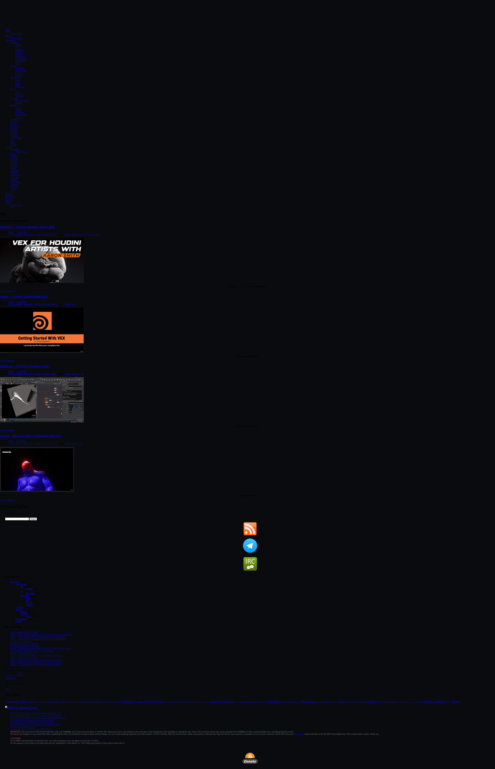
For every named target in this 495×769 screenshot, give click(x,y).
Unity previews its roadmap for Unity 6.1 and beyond (32, 720)
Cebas (17, 117)
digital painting (182, 702)
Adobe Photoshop (56, 701)
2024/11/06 (21, 302)
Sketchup (14, 129)
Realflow (19, 103)
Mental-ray (19, 112)
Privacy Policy (16, 205)
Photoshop (19, 68)
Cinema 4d (14, 119)
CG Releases (17, 234)
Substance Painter (352, 702)
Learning (38, 234)
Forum (8, 31)
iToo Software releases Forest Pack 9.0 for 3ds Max (31, 722)
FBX (208, 702)
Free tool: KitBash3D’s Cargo (22, 727)
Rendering (334, 702)
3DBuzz (13, 180)
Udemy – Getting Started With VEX (24, 296)
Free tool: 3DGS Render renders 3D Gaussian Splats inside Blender (37, 718)
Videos (53, 234)
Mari (17, 82)
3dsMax (18, 45)
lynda (269, 701)
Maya (17, 47)
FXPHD (13, 161)
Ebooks (24, 612)
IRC (12, 207)
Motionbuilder (21, 59)
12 (12, 678)
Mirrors (284, 702)
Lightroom (262, 702)
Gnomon (14, 163)
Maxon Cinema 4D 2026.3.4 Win (24, 658)
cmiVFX (14, 159)
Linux (28, 598)
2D (10, 234)
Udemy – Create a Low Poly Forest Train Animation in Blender (36, 660)
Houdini (13, 124)
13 (14, 678)
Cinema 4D (140, 701)
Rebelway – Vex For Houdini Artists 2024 (27, 226)
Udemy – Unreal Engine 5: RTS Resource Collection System (35, 665)
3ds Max (21, 701)
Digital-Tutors (21, 152)
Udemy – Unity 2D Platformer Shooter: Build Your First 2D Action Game (40, 648)
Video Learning (435, 701)
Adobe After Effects (41, 702)
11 (9, 678)
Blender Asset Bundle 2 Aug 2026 (24, 644)
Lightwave (14, 126)
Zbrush (13, 145)
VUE (17, 91)
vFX (410, 702)
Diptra (11, 232)
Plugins (13, 105)
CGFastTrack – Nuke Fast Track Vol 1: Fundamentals (32, 651)
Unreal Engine (16, 138)
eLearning (202, 702)
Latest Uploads (16, 38)
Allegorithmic (21, 115)
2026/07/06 (21, 232)
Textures (8, 194)
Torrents (8, 36)
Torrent (18, 621)
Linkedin (14, 156)
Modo (17, 80)
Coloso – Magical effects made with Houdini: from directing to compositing (41, 634)
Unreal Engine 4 (404, 702)
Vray (449, 701)
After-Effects (20, 71)
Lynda (12, 154)
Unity (382, 701)
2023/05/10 (21, 371)
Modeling (292, 701)
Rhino (12, 142)
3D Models (9, 196)
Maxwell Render (22, 101)
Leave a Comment (92, 234)
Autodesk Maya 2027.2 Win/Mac (24, 632)
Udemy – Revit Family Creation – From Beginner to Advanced (36, 655)
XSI (12, 140)
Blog (7, 29)
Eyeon (13, 89)
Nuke (17, 84)
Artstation (110, 702)
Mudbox (18, 54)
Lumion (13, 133)
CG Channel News (26, 707)
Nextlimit (14, 98)
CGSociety (14, 170)
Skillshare (14, 187)
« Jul (7, 689)
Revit (17, 64)
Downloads (28, 234)
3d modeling (10, 702)
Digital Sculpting (193, 702)
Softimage (19, 50)
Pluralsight (14, 149)
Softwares (25, 596)
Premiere (19, 73)
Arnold (18, 110)
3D (22, 591)
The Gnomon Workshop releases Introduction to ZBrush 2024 (35, 713)
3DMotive (14, 173)
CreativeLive (15, 175)
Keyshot (13, 131)
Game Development (222, 701)
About (7, 203)
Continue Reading (7, 291)
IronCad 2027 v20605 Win (21, 641)
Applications (10, 40)
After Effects (85, 701)
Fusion (18, 94)
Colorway (19, 87)
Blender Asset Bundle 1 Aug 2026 (24, 653)
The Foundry (15, 78)
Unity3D (14, 136)
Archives (9, 198)
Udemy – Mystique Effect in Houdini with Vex (30, 435)
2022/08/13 (21, 441)
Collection (19, 607)
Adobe (13, 66)
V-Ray (18, 108)
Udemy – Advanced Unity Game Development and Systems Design (38, 639)
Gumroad (14, 166)
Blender (13, 122)
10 (7, 678)
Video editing (417, 702)
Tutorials (8, 147)
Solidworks (20, 61)
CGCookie (14, 177)
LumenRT (19, 96)
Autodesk (14, 43)
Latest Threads (16, 33)
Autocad (18, 52)
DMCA (8, 200)
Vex (82, 234)
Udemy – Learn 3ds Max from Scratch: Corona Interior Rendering (37, 637)
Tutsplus (13, 189)
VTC (12, 191)
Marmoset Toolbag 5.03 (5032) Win (25, 646)
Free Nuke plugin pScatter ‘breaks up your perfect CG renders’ (36, 715)
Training (362, 701)
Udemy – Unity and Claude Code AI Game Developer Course (35, 662)
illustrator (19, 75)
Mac (27, 600)
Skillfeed (14, 184)
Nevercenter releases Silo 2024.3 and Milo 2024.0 (30, 729)
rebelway (76, 234)
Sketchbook (20, 57)
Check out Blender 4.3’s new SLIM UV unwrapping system (34, 725)
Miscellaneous (21, 619)
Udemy (13, 168)
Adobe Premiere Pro (72, 702)
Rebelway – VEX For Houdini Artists (24, 366)
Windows (30, 605)
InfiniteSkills (15, 182)
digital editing (170, 702)
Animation (97, 701)
